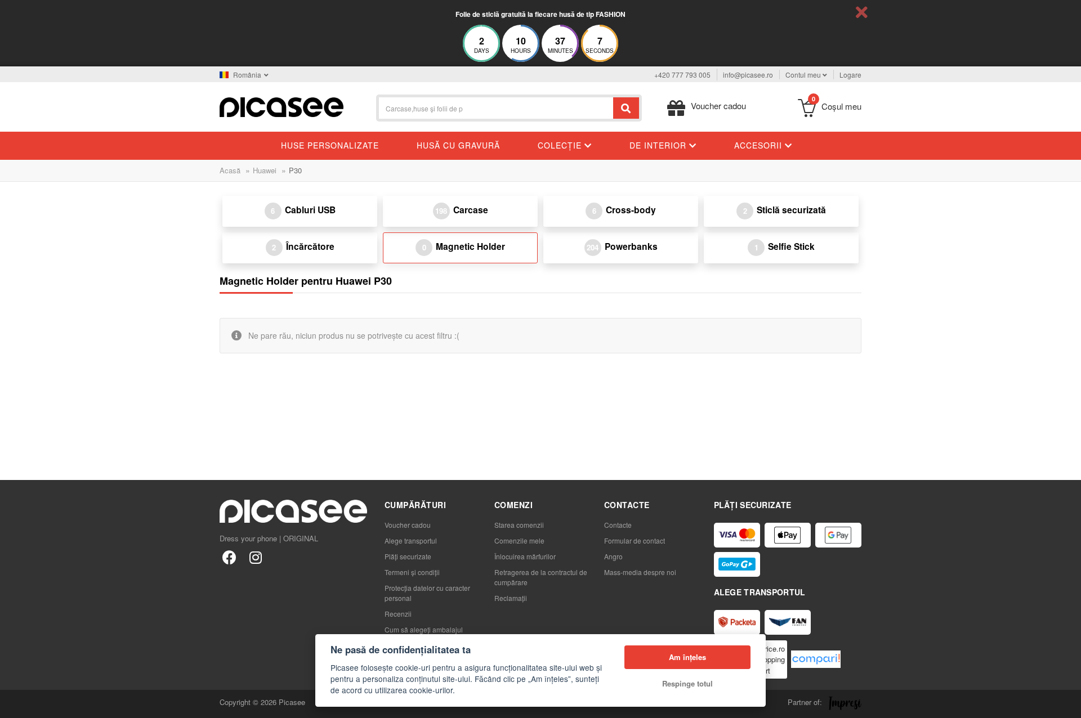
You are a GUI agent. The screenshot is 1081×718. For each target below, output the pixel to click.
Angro (613, 556)
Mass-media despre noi (640, 572)
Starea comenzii (519, 524)
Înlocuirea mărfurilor (525, 556)
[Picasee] (281, 106)
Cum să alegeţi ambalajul (424, 629)
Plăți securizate (408, 556)
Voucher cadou (408, 524)
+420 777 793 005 (682, 74)
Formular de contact (634, 540)
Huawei (264, 170)
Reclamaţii (510, 598)
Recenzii (398, 613)
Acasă (230, 170)
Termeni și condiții (412, 572)
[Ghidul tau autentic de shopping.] (815, 659)
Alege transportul (411, 540)
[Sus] (15, 703)
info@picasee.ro (748, 74)
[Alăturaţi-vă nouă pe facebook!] (229, 557)
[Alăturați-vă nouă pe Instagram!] (255, 557)
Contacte (618, 524)
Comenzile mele (519, 540)
